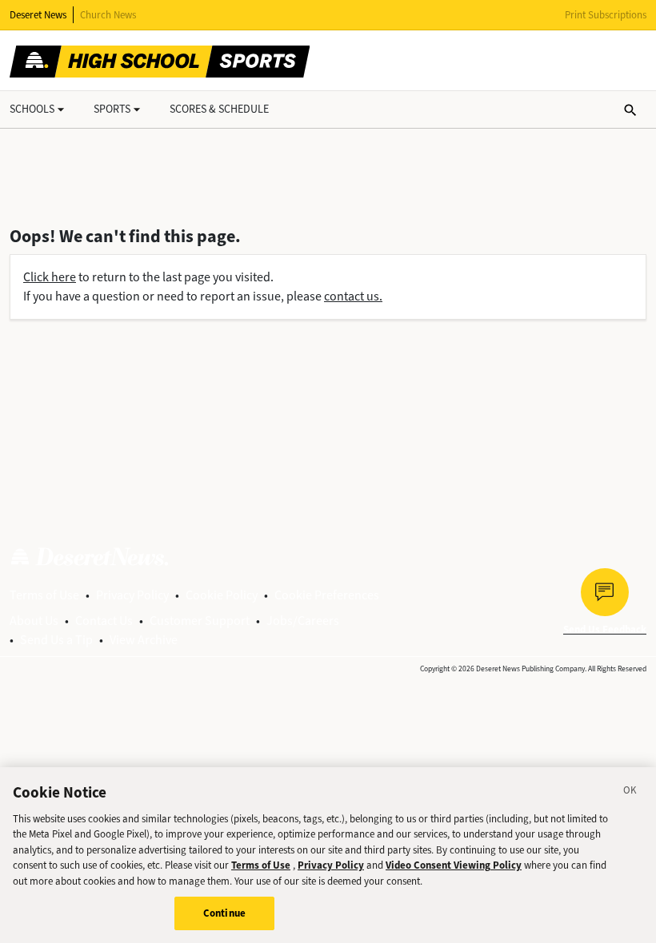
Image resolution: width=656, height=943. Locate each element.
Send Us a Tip (56, 639)
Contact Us (104, 620)
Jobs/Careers (302, 620)
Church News (108, 15)
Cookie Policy (222, 595)
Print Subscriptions (605, 15)
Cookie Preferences (326, 595)
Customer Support (200, 620)
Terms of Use (44, 595)
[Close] (630, 792)
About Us (34, 620)
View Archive (144, 639)
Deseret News (38, 15)
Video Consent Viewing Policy (454, 865)
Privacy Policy (132, 595)
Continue (224, 913)
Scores (219, 109)
